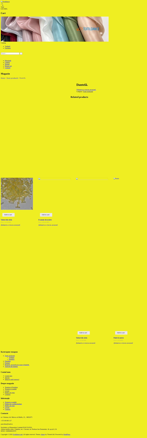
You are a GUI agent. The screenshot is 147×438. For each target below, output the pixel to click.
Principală (8, 60)
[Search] (21, 53)
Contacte (7, 68)
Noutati (7, 64)
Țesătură (7, 46)
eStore (43, 434)
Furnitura (8, 48)
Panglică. (12, 359)
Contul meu (8, 376)
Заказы (7, 378)
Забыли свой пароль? (12, 379)
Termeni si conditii (10, 389)
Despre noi (8, 66)
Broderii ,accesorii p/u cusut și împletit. (17, 365)
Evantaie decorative (45, 220)
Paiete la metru (119, 338)
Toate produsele (12, 78)
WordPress (66, 434)
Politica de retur (10, 393)
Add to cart (8, 215)
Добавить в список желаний (86, 90)
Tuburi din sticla (6, 220)
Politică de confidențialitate (13, 404)
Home (3, 78)
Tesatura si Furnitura (11, 387)
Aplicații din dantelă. (11, 366)
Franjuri (7, 363)
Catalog (7, 62)
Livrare (7, 391)
